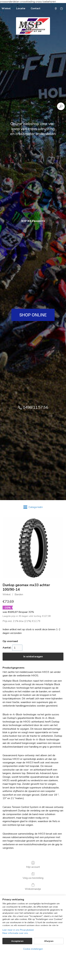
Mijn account (33, 867)
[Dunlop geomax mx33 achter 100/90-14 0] (33, 547)
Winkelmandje (33, 889)
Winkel (7, 594)
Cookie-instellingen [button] (33, 948)
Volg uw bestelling (33, 878)
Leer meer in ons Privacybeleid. (18, 929)
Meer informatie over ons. (15, 933)
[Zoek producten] (61, 106)
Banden (19, 594)
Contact (35, 8)
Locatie (20, 8)
